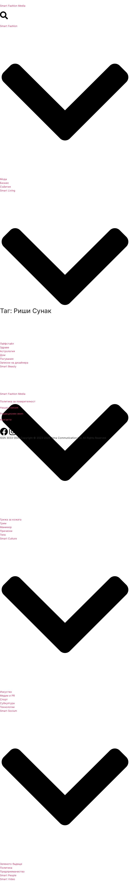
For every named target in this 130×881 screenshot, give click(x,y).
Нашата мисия (9, 407)
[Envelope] (21, 432)
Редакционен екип (11, 413)
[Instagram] (13, 432)
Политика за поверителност (18, 401)
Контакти (6, 419)
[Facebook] (4, 432)
